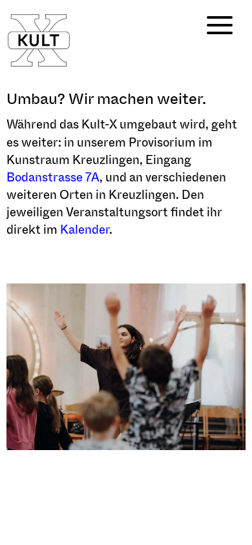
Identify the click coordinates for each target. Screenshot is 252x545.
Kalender (84, 229)
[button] (216, 25)
